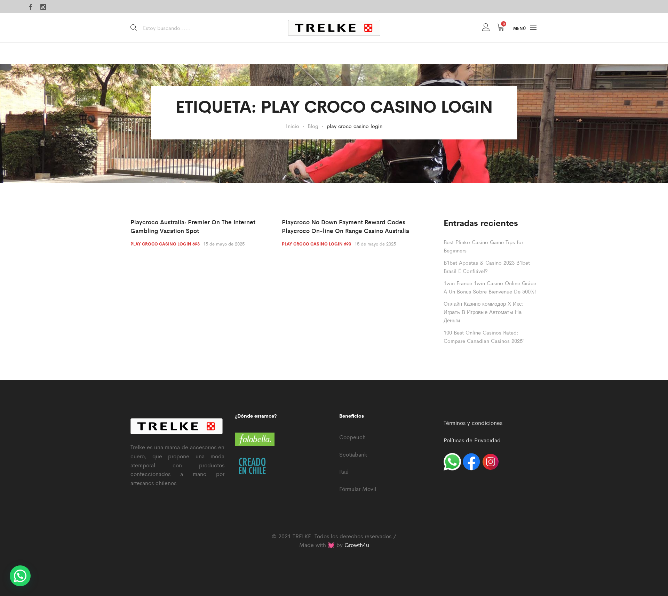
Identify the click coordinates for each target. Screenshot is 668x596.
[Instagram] (43, 7)
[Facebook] (30, 7)
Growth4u (356, 545)
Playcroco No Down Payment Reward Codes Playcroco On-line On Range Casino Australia (345, 226)
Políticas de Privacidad (472, 440)
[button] (20, 575)
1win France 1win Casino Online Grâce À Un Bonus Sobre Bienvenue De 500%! (490, 287)
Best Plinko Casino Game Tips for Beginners (483, 246)
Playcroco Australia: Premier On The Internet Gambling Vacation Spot (192, 226)
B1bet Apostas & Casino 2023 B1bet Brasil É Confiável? (487, 266)
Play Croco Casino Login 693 (165, 244)
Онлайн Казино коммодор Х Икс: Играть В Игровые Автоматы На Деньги (484, 312)
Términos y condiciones (473, 423)
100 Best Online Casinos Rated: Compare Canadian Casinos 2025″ (484, 336)
